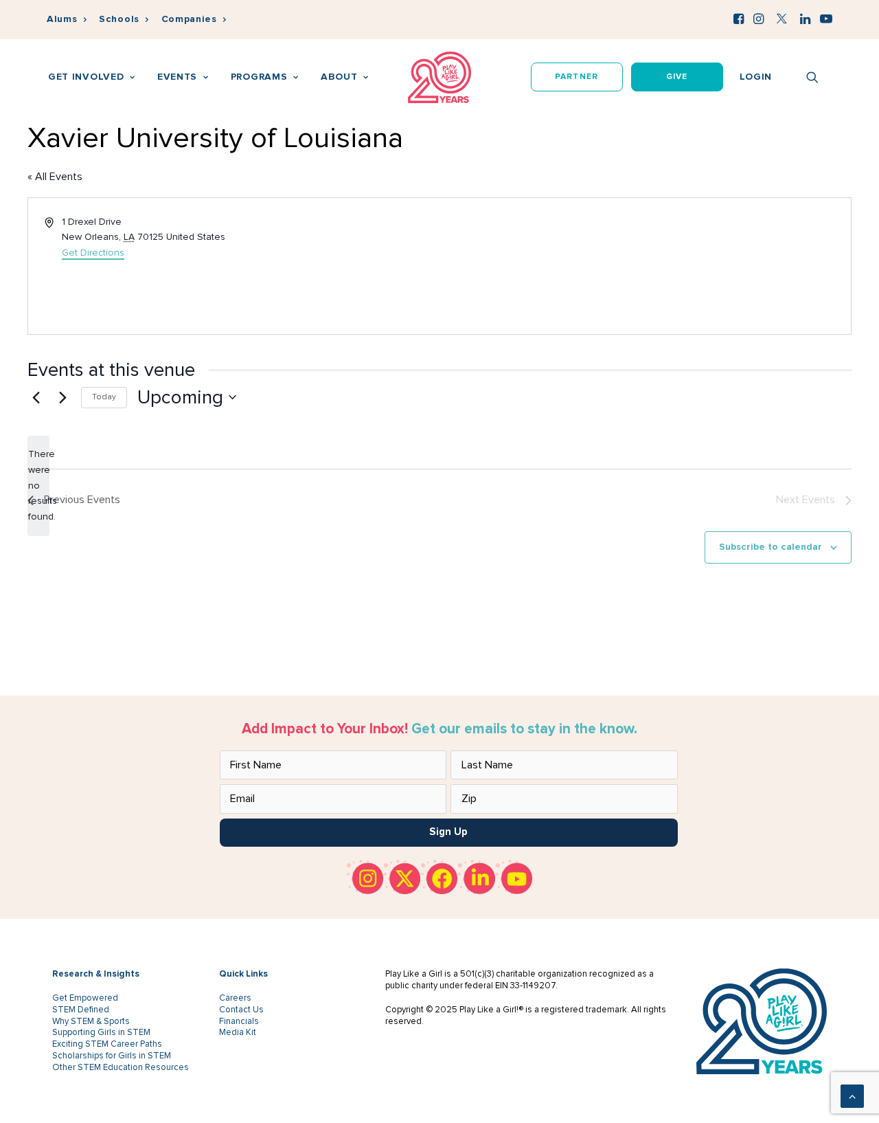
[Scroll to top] (852, 1095)
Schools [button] (119, 19)
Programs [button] (259, 76)
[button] (739, 18)
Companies (189, 19)
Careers (235, 997)
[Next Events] (62, 397)
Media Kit (237, 1032)
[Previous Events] (35, 397)
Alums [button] (62, 19)
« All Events (54, 177)
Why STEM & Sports (91, 1021)
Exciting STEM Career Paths (107, 1043)
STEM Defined (80, 1009)
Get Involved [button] (86, 76)
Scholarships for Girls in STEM (111, 1055)
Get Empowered (85, 997)
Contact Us (241, 1009)
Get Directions (93, 252)
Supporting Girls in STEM (101, 1032)
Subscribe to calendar (770, 547)
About (339, 76)
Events (177, 76)
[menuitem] (66, 19)
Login (756, 76)
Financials (239, 1021)
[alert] (38, 485)
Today (104, 397)
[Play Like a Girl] (440, 77)
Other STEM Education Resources (120, 1067)
